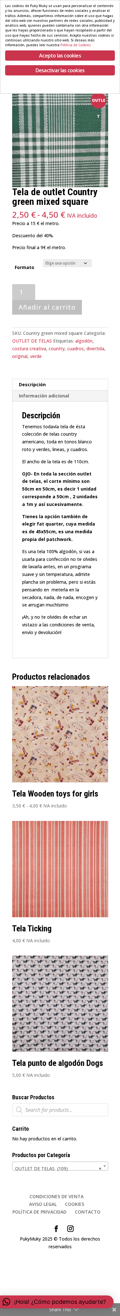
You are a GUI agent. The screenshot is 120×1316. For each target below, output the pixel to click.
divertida (95, 348)
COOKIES (74, 1204)
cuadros (75, 348)
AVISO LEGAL (43, 1204)
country (57, 348)
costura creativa (29, 348)
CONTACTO (87, 1212)
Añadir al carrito (47, 307)
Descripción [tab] (32, 384)
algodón (83, 341)
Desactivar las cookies (60, 70)
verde (36, 356)
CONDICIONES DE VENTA (56, 1196)
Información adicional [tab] (44, 396)
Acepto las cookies (60, 55)
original (20, 356)
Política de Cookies (75, 45)
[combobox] (60, 1166)
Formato (24, 267)
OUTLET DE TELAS (32, 341)
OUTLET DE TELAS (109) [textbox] (58, 1168)
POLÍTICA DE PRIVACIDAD (39, 1212)
